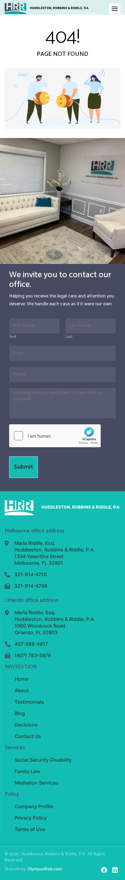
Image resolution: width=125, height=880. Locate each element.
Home (21, 679)
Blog (20, 713)
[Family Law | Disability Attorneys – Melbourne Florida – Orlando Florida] (47, 9)
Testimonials (29, 702)
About (22, 690)
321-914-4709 (30, 586)
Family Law (27, 771)
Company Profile (34, 806)
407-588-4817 (31, 644)
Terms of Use (30, 829)
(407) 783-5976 (33, 655)
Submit (23, 467)
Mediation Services (37, 783)
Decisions (26, 725)
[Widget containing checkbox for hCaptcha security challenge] (55, 435)
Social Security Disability (43, 760)
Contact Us (28, 736)
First (12, 337)
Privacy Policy (31, 818)
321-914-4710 (30, 574)
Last (69, 337)
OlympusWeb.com (44, 869)
